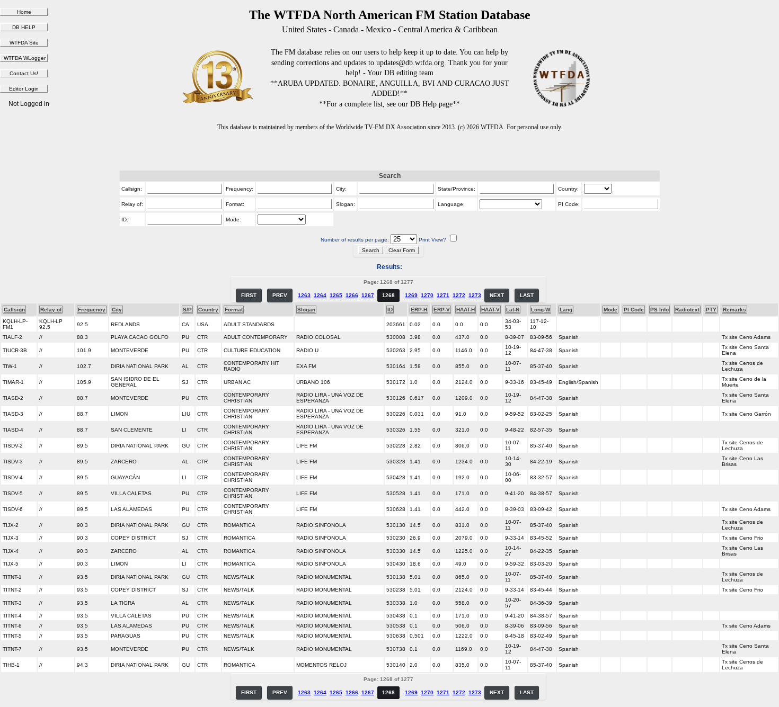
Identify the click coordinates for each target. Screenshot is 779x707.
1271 (443, 295)
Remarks (734, 309)
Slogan (306, 309)
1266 (352, 295)
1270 (427, 295)
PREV (279, 295)
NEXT (497, 295)
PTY (711, 309)
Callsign (14, 309)
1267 (367, 295)
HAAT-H (465, 309)
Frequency (91, 309)
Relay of (50, 309)
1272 (459, 295)
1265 (336, 295)
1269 (411, 295)
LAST (527, 295)
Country (208, 309)
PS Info (659, 309)
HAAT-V (490, 309)
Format (234, 309)
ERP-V (441, 309)
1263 (304, 295)
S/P (187, 309)
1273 (474, 295)
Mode (610, 309)
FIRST (248, 295)
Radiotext (687, 309)
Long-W (540, 309)
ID (390, 309)
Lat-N (512, 309)
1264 (320, 295)
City (117, 309)
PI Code (634, 309)
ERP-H (419, 309)
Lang (566, 309)
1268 (388, 295)
